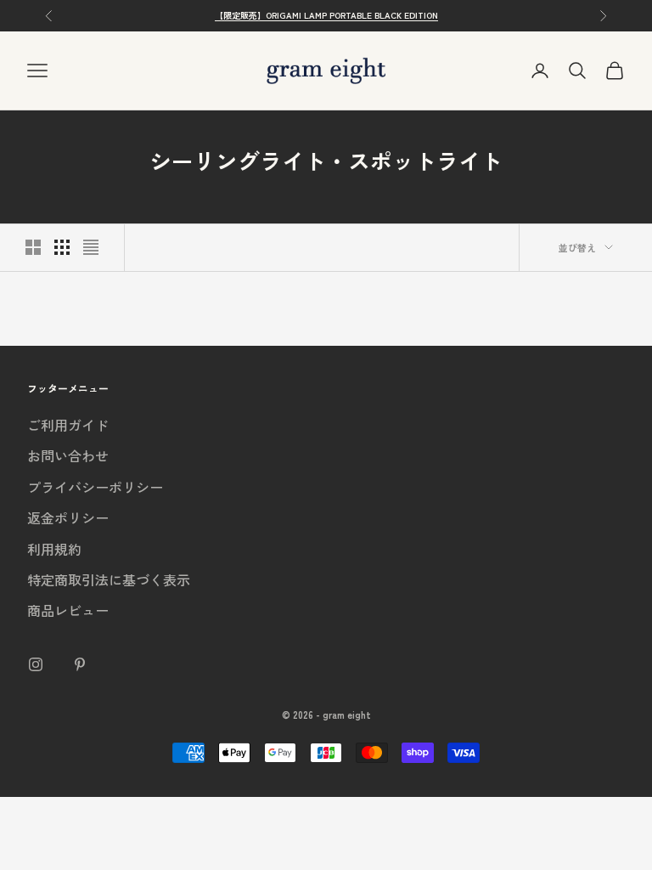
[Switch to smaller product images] (62, 247)
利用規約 (54, 549)
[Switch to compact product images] (90, 247)
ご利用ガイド (68, 425)
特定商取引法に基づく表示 (108, 579)
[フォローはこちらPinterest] (79, 664)
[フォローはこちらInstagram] (35, 664)
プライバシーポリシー (95, 487)
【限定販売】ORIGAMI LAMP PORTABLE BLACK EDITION (326, 14)
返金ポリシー (68, 517)
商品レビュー (68, 610)
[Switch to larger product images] (33, 247)
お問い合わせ (68, 455)
